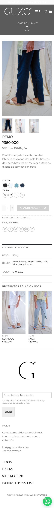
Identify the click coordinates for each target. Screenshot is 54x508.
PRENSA (7, 468)
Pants (34, 23)
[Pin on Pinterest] (26, 229)
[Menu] (36, 11)
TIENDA (7, 462)
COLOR (6, 181)
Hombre (21, 23)
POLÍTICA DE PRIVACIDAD (17, 483)
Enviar (8, 411)
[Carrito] (50, 11)
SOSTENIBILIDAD (12, 476)
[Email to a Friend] (21, 229)
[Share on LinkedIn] (32, 229)
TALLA (6, 190)
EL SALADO (8, 339)
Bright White (34, 261)
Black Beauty (19, 261)
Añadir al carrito (33, 207)
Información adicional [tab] (16, 247)
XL (21, 271)
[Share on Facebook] (10, 229)
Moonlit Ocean (26, 264)
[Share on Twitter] (15, 229)
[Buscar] (40, 11)
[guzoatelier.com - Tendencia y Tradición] (17, 11)
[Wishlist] (45, 11)
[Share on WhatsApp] (5, 229)
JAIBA (31, 339)
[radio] (5, 185)
